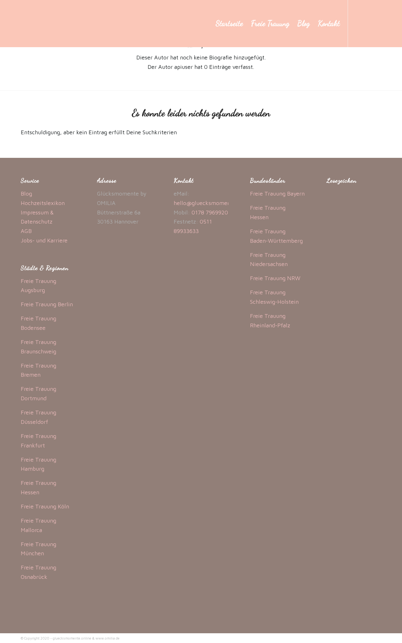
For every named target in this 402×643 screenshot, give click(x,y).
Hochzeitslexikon (43, 203)
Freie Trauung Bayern (277, 193)
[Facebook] (357, 23)
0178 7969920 (210, 212)
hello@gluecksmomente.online (213, 203)
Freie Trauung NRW (275, 278)
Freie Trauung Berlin (47, 304)
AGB (26, 231)
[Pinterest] (376, 23)
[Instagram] (367, 23)
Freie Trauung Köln (45, 506)
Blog (26, 193)
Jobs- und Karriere (44, 240)
